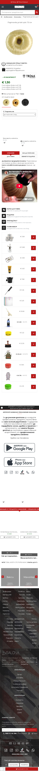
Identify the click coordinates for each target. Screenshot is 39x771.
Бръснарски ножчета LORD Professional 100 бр (10, 138)
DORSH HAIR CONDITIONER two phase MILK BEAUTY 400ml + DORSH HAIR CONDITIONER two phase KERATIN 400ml (9, 532)
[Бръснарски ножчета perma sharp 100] (21, 141)
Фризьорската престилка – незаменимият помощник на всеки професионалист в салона (28, 558)
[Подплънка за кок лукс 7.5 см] (6, 102)
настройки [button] (14, 765)
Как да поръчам (28, 153)
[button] (3, 577)
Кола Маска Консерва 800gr (29, 497)
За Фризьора (8, 17)
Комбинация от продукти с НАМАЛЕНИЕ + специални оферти (19, 509)
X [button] (6, 765)
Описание (10, 153)
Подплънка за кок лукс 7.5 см (10, 497)
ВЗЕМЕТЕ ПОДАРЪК (28, 156)
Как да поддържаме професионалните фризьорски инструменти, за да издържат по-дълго (10, 556)
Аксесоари (17, 17)
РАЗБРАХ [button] (24, 765)
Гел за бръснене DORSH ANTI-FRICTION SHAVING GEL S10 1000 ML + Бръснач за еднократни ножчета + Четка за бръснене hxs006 (29, 532)
